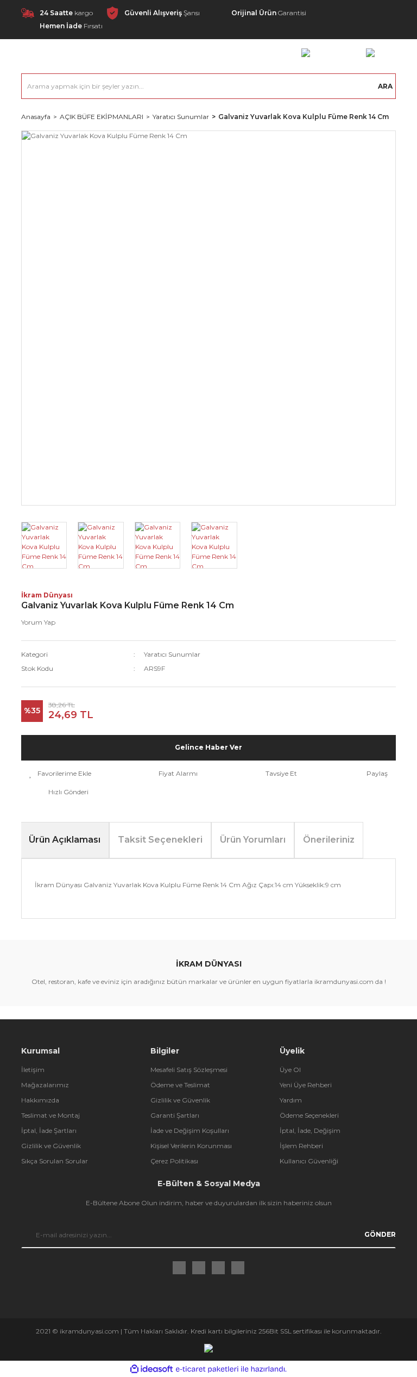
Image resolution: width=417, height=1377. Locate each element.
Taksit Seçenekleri (160, 839)
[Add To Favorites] (60, 773)
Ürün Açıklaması (64, 839)
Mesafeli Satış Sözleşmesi (189, 1070)
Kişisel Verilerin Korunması (191, 1146)
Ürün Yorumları (253, 839)
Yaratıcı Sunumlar (172, 654)
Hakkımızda (40, 1100)
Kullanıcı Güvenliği (309, 1161)
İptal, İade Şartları (49, 1130)
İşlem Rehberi (301, 1146)
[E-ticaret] (207, 1369)
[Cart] (370, 52)
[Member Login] (305, 52)
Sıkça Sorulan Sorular (54, 1161)
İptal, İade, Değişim (310, 1130)
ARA (385, 86)
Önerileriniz (329, 839)
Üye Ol (290, 1070)
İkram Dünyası (47, 595)
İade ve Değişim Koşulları (189, 1130)
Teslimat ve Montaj (50, 1115)
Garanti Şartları (174, 1115)
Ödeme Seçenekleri (309, 1115)
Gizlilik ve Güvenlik (51, 1146)
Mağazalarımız (45, 1085)
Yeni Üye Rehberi (306, 1085)
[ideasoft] (151, 1369)
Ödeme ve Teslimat (180, 1085)
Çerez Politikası (174, 1161)
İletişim (33, 1070)
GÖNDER (380, 1234)
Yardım (291, 1100)
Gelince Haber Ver (208, 747)
